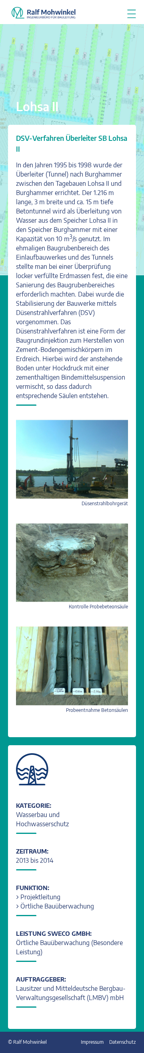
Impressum (92, 1042)
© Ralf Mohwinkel (27, 1042)
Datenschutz (122, 1042)
